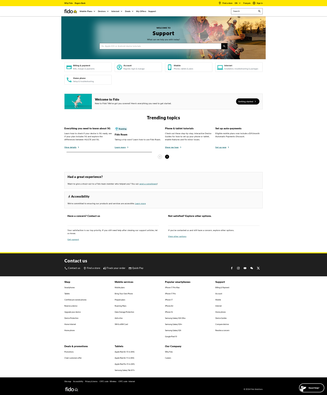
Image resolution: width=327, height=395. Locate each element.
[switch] (247, 3)
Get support (73, 239)
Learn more (140, 203)
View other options (177, 236)
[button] (238, 3)
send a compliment (148, 184)
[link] (68, 3)
